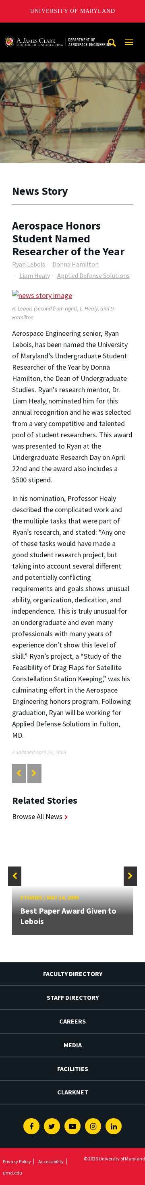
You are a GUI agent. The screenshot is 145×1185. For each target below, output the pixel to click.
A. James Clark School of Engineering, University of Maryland (57, 30)
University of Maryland (72, 11)
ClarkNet (72, 1092)
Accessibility (51, 1161)
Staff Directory (73, 997)
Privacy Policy (17, 1161)
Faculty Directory (72, 974)
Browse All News (37, 816)
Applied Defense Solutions (93, 275)
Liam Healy (34, 275)
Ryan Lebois (28, 264)
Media (73, 1045)
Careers (72, 1021)
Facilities (72, 1069)
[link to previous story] (18, 773)
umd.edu (12, 1173)
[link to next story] (34, 773)
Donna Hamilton (75, 264)
